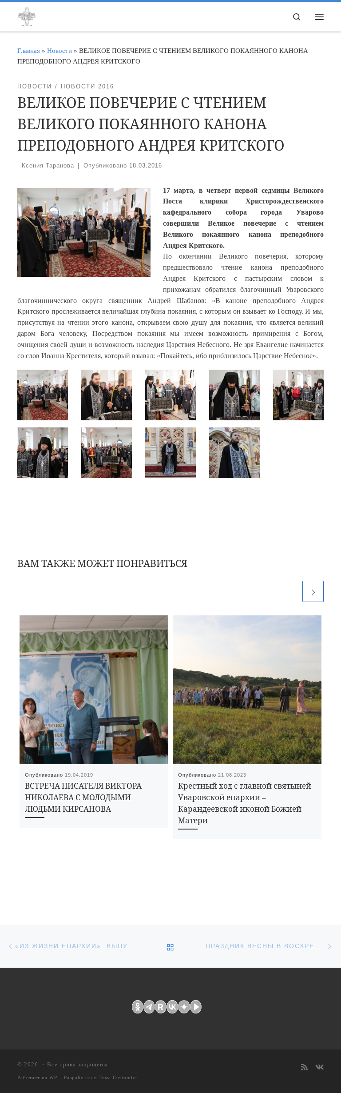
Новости (59, 50)
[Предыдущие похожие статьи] (290, 591)
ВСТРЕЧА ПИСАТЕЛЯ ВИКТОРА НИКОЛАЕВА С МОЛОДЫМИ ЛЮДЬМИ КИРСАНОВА (83, 797)
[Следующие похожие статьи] (313, 591)
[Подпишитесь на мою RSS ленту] (304, 1068)
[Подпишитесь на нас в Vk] (319, 1068)
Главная (28, 50)
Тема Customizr (118, 1077)
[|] (26, 15)
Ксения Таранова (48, 165)
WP (53, 1077)
